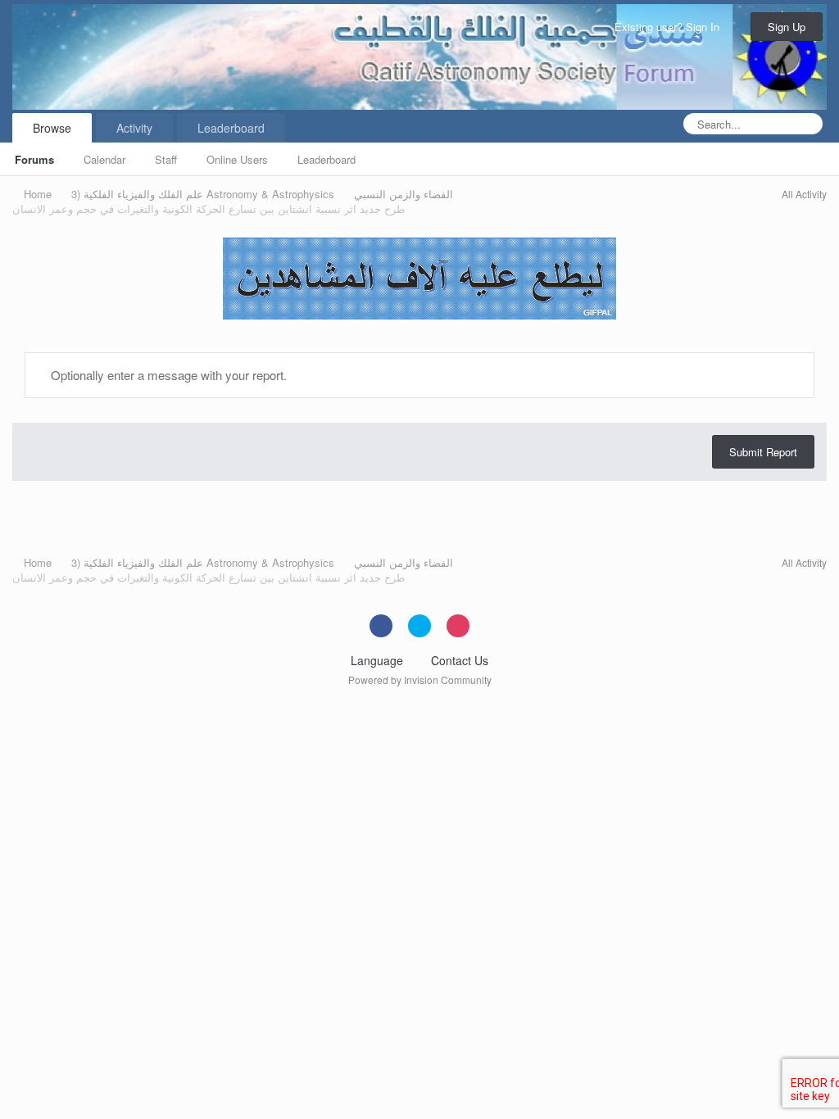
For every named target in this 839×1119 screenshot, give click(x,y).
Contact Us (459, 660)
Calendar (104, 159)
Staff (166, 159)
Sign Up (786, 26)
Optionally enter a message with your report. (167, 374)
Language (378, 660)
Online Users (237, 159)
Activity (134, 128)
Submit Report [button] (763, 452)
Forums (34, 159)
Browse (52, 128)
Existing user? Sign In (670, 26)
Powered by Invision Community (420, 679)
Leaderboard (326, 159)
